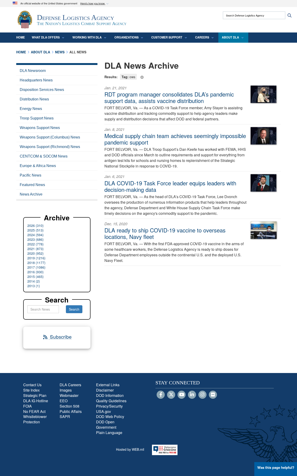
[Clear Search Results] (192, 76)
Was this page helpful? (275, 467)
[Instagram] (202, 394)
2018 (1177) (36, 262)
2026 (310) (35, 225)
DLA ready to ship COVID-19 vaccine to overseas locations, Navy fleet (165, 233)
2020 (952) (35, 253)
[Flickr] (213, 394)
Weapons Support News (40, 128)
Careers (202, 37)
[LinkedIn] (192, 394)
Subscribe (60, 336)
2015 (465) (35, 276)
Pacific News (30, 175)
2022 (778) (35, 244)
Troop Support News (37, 118)
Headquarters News (36, 80)
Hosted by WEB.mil (130, 449)
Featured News (32, 185)
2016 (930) (35, 272)
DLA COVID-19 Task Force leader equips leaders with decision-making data (170, 186)
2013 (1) (33, 285)
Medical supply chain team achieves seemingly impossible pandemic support (175, 139)
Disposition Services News (42, 90)
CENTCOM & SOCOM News (44, 156)
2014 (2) (33, 281)
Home (20, 37)
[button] (95, 3)
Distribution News (34, 99)
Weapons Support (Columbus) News (50, 137)
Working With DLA (87, 37)
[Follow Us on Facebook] (161, 394)
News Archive (31, 194)
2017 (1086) (36, 267)
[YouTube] (182, 394)
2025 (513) (35, 230)
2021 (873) (35, 248)
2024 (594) (35, 234)
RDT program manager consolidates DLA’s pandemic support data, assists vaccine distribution (169, 97)
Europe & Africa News (38, 166)
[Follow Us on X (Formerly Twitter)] (171, 394)
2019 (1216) (36, 258)
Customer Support (166, 37)
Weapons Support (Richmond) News (50, 147)
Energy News (31, 109)
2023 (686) (35, 239)
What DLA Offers (46, 37)
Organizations (126, 37)
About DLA (230, 37)
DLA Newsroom (33, 71)
